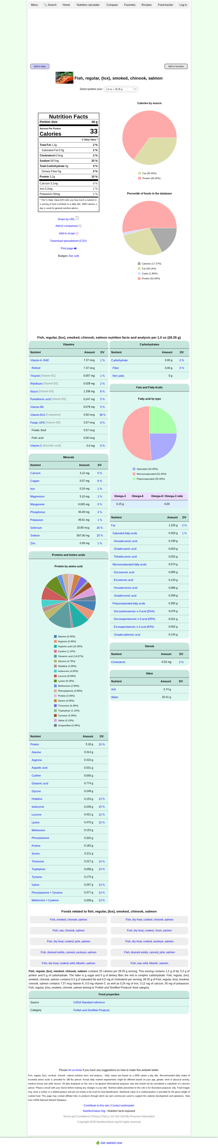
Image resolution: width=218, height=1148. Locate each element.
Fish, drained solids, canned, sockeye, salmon (68, 952)
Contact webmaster (122, 1105)
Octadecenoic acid (125, 595)
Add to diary (40, 66)
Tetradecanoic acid (125, 556)
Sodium (35, 535)
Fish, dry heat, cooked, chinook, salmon (149, 919)
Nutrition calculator (88, 4)
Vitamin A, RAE (39, 360)
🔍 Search (50, 4)
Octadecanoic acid (125, 548)
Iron (32, 488)
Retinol (36, 368)
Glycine (36, 791)
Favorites (129, 4)
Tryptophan (38, 869)
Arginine (37, 759)
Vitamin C (36, 445)
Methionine (38, 830)
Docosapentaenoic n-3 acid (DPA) (134, 619)
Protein (34, 744)
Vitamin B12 (37, 414)
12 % (102, 814)
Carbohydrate (119, 360)
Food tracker (165, 4)
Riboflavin (36, 383)
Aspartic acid (39, 767)
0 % (102, 422)
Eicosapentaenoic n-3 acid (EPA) (134, 626)
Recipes (147, 4)
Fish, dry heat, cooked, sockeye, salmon (149, 941)
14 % (102, 861)
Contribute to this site (96, 1105)
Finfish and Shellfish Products (91, 1010)
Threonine (38, 861)
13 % (102, 798)
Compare (112, 4)
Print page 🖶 (68, 248)
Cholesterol (118, 661)
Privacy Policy (100, 1116)
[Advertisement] (109, 34)
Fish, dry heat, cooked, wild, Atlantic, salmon (68, 963)
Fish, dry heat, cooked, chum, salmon (149, 930)
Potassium (36, 520)
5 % (102, 399)
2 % (102, 383)
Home (66, 4)
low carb (74, 255)
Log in (183, 4)
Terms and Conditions (76, 1116)
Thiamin (35, 375)
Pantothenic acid (40, 399)
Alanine (36, 752)
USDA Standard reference (89, 1002)
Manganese (37, 504)
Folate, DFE (37, 422)
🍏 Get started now (109, 1143)
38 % (102, 414)
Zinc (33, 543)
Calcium (35, 473)
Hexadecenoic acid (125, 587)
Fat (113, 525)
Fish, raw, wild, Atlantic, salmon (149, 963)
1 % (102, 360)
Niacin (34, 391)
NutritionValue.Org (94, 1110)
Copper (34, 481)
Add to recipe (67, 233)
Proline (36, 845)
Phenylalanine (40, 838)
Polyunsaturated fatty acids (129, 603)
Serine (36, 853)
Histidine (37, 798)
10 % (102, 744)
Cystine (36, 775)
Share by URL (66, 219)
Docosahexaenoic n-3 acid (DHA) (134, 611)
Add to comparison (67, 225)
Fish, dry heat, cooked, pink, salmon (68, 941)
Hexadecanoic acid (125, 540)
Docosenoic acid (124, 572)
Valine (35, 884)
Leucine (36, 814)
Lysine (36, 822)
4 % (99, 512)
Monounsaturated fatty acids (129, 564)
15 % (102, 806)
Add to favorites (176, 66)
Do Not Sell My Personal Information (133, 1116)
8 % (102, 391)
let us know (75, 1070)
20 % (100, 527)
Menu (34, 4)
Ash (113, 689)
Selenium (36, 527)
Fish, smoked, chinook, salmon (68, 919)
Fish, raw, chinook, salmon (69, 930)
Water (114, 697)
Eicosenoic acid (123, 580)
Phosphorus (37, 512)
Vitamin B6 (37, 407)
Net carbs (118, 375)
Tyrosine (37, 877)
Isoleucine (38, 806)
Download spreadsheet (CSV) (68, 240)
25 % (100, 535)
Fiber (116, 368)
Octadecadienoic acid (127, 634)
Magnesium (37, 496)
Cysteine (53, 900)
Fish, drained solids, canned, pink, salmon (149, 952)
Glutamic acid (40, 783)
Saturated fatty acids (125, 533)
